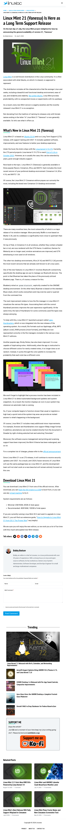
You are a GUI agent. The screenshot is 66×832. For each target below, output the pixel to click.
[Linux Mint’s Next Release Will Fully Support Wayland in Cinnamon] (17, 799)
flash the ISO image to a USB (29, 490)
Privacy (23, 828)
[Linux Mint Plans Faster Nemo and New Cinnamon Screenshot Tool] (48, 799)
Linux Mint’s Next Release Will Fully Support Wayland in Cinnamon (17, 811)
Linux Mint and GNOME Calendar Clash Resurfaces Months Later (46, 783)
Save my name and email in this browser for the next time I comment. (22, 607)
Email (36, 583)
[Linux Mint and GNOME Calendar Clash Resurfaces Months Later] (48, 771)
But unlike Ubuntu (35, 96)
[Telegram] (33, 536)
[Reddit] (18, 536)
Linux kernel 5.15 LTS (44, 149)
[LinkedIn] (36, 536)
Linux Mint (7, 77)
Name (6, 583)
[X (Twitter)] (14, 536)
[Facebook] (22, 536)
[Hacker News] (40, 536)
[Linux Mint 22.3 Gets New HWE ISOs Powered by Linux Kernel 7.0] (17, 771)
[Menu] (62, 3)
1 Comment (17, 787)
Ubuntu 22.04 (29, 137)
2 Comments (15, 815)
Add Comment (9, 590)
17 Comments (47, 787)
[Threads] (25, 536)
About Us (32, 828)
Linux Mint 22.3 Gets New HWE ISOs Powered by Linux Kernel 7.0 (17, 783)
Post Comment (11, 613)
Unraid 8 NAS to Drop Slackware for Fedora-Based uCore (36, 706)
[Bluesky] (29, 536)
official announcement (52, 451)
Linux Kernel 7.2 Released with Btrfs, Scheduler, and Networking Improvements (29, 664)
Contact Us (41, 828)
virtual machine (16, 493)
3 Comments (47, 815)
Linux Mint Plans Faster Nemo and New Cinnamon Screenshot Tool (47, 811)
